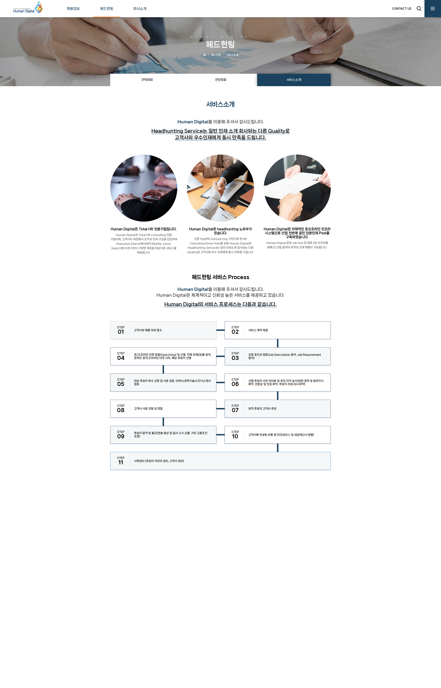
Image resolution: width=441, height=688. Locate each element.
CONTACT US (401, 8)
